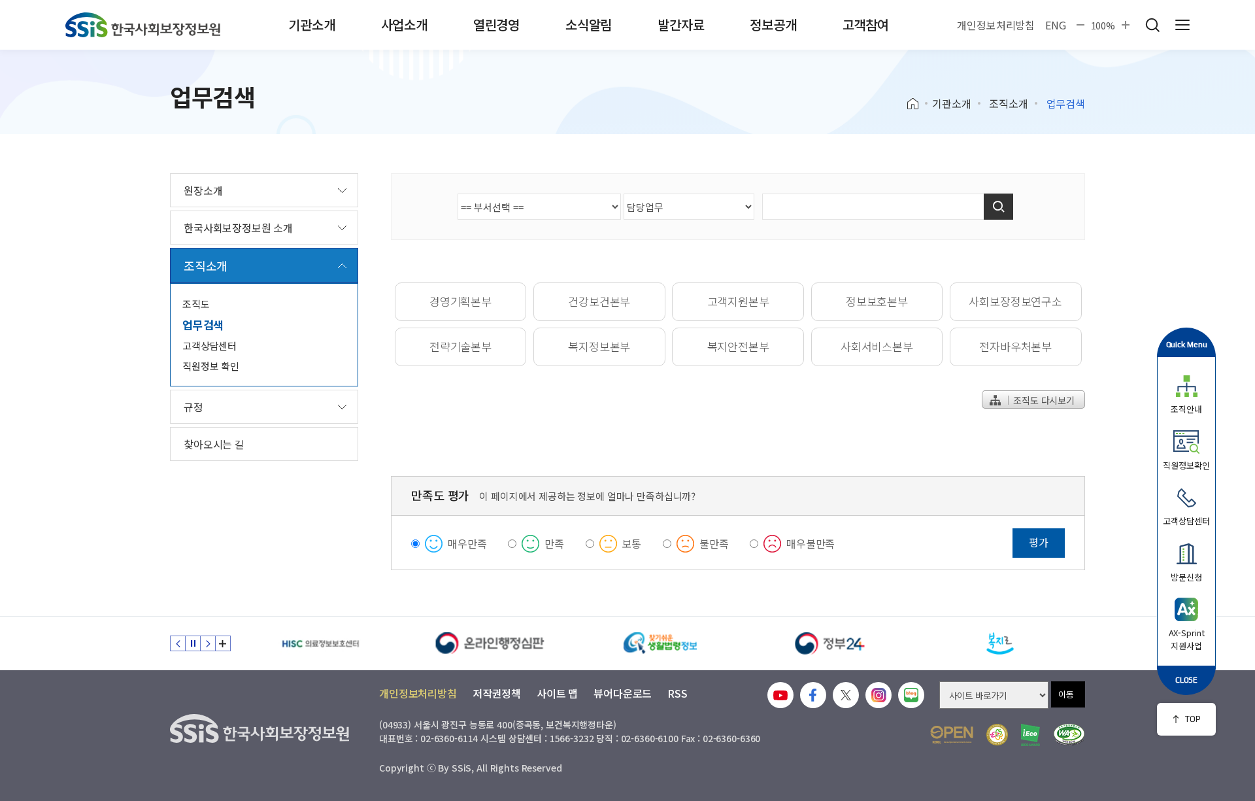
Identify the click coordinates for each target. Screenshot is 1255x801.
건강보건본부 (599, 301)
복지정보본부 (599, 346)
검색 (1152, 25)
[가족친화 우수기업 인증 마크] (997, 734)
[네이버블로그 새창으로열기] (911, 695)
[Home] (917, 104)
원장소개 (203, 190)
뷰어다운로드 (623, 693)
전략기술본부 (460, 346)
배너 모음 (223, 643)
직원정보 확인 (210, 366)
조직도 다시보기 (1043, 400)
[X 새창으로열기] (846, 695)
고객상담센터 (209, 345)
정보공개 (773, 24)
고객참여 (866, 24)
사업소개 (404, 24)
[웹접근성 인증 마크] (1069, 734)
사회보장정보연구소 (1015, 301)
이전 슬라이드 (178, 643)
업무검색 (203, 324)
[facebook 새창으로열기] (813, 695)
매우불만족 (810, 543)
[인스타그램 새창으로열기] (878, 695)
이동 (1066, 694)
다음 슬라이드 (208, 643)
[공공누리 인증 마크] (951, 734)
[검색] (998, 207)
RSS (677, 693)
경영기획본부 (460, 301)
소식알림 (588, 24)
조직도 (196, 304)
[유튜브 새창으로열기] (780, 695)
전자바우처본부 (1015, 346)
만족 (554, 543)
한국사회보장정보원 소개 (238, 227)
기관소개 (311, 24)
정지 (193, 643)
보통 (632, 543)
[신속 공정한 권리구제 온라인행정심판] (490, 643)
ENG (1055, 25)
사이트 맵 (557, 693)
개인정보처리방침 (996, 25)
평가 (1038, 542)
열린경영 (496, 24)
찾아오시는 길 (214, 444)
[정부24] (830, 643)
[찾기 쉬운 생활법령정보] (660, 643)
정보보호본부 (877, 301)
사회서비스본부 (877, 346)
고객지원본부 (738, 301)
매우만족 (467, 543)
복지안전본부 (738, 346)
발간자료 (681, 24)
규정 (193, 407)
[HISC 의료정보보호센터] (320, 643)
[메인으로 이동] (142, 24)
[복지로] (1000, 643)
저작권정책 (497, 693)
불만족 (714, 543)
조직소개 (1008, 103)
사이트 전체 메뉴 (1182, 25)
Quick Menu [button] (1186, 344)
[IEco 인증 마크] (1030, 735)
